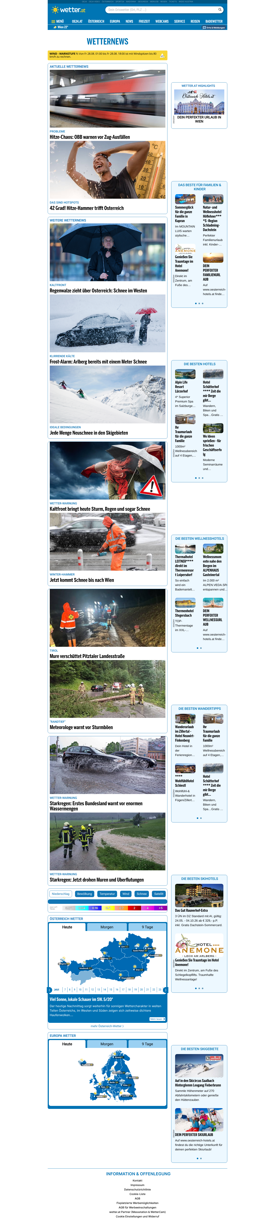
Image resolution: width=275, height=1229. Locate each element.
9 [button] (74, 989)
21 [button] (147, 989)
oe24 (84, 2)
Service (179, 22)
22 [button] (153, 989)
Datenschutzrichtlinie (137, 1189)
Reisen (164, 2)
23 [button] (160, 989)
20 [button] (141, 989)
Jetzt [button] (56, 989)
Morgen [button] (107, 927)
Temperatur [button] (107, 894)
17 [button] (123, 989)
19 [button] (135, 989)
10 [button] (80, 989)
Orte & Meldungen (215, 27)
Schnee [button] (142, 894)
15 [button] (110, 989)
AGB (137, 1198)
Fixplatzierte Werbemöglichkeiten (137, 1203)
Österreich (107, 2)
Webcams (162, 22)
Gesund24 (143, 2)
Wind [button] (126, 894)
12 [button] (92, 989)
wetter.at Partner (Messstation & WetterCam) (137, 1212)
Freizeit (144, 22)
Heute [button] (67, 927)
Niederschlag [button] (60, 894)
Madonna (131, 2)
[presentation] (49, 990)
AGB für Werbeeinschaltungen (137, 1207)
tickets (173, 2)
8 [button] (69, 989)
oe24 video (94, 2)
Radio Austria (186, 2)
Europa (115, 22)
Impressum (137, 1185)
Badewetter (214, 22)
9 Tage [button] (147, 927)
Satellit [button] (159, 894)
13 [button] (98, 989)
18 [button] (129, 989)
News (129, 22)
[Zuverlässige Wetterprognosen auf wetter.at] (75, 10)
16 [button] (117, 989)
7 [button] (65, 989)
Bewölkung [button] (84, 894)
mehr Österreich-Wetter (106, 1026)
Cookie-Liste (137, 1194)
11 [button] (86, 989)
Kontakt (137, 1180)
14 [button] (104, 989)
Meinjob (154, 2)
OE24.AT (77, 22)
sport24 (120, 2)
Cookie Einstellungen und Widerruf (137, 1216)
